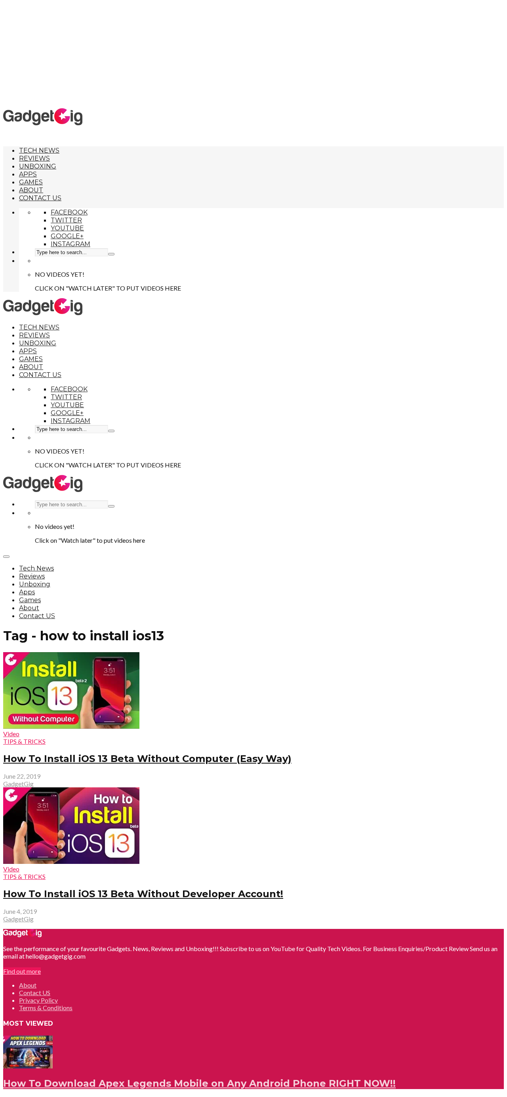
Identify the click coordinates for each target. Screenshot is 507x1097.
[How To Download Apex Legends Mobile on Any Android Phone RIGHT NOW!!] (28, 1066)
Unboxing (37, 166)
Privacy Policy (38, 1000)
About (31, 190)
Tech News (39, 150)
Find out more (22, 971)
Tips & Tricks (24, 741)
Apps (28, 174)
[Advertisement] (253, 53)
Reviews (34, 158)
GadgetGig (18, 783)
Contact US (40, 198)
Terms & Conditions (45, 1007)
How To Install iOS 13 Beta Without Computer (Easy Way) (147, 758)
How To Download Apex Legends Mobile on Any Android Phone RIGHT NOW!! (199, 1083)
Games (31, 182)
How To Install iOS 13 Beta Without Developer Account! (143, 894)
